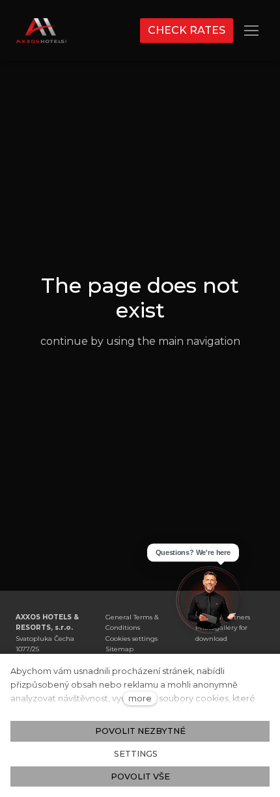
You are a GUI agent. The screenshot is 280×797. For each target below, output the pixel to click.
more (140, 698)
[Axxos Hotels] (41, 30)
